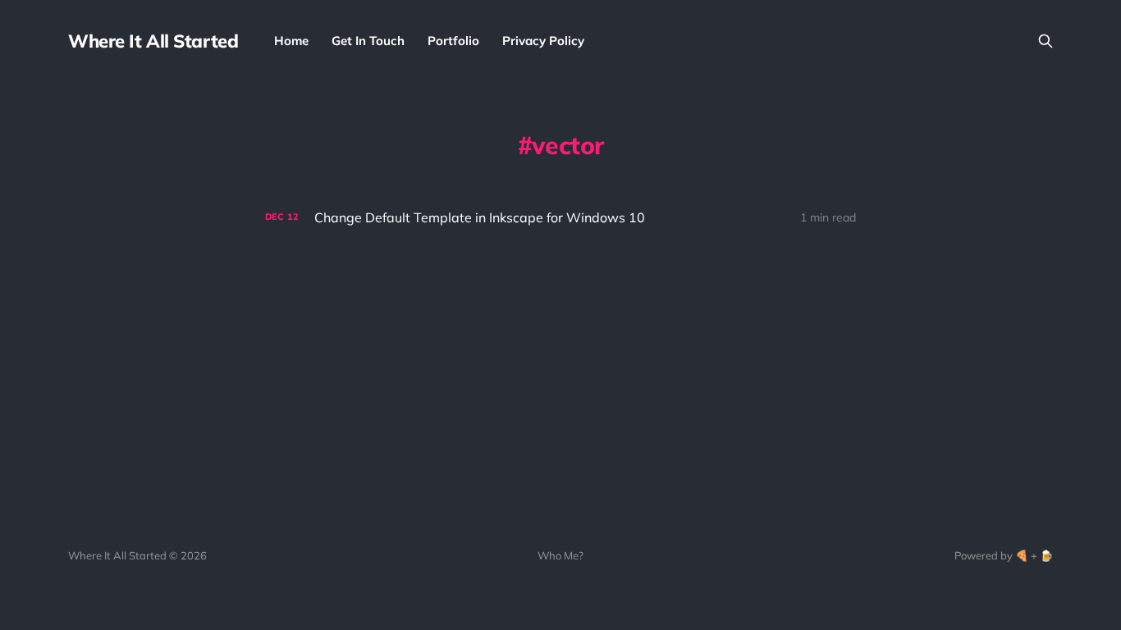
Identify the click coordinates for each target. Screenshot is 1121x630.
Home (291, 40)
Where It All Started (153, 41)
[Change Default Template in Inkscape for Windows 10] (560, 218)
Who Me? (560, 555)
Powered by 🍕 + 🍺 (1003, 555)
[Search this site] (1045, 41)
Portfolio (453, 40)
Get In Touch (368, 40)
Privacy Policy (543, 40)
